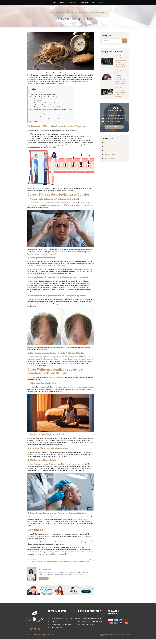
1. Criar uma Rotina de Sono (40, 111)
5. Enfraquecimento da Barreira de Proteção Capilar (47, 107)
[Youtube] (39, 629)
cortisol (31, 205)
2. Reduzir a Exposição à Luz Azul (42, 113)
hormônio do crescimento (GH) (36, 145)
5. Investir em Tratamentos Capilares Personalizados (47, 119)
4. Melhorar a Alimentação (40, 117)
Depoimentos (84, 2)
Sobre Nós (63, 2)
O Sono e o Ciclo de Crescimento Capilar (43, 95)
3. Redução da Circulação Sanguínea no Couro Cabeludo (48, 103)
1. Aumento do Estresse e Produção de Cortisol (46, 99)
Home (54, 2)
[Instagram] (35, 629)
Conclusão (33, 121)
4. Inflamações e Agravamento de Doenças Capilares (47, 105)
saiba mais (44, 578)
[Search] (124, 40)
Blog (93, 2)
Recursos (73, 2)
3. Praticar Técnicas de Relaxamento (43, 115)
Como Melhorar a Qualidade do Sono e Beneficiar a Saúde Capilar (51, 109)
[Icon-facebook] (31, 629)
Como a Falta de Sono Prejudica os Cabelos (44, 97)
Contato (101, 2)
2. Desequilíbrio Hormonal (40, 101)
